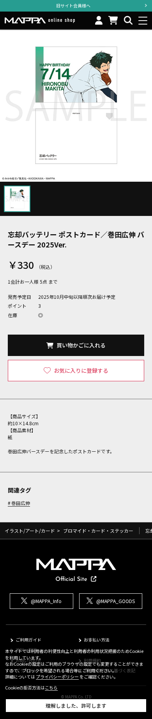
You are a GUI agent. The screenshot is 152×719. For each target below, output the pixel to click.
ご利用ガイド (28, 640)
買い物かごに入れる (81, 345)
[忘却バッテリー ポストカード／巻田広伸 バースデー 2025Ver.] (76, 106)
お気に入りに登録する (81, 370)
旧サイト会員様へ (73, 5)
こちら (51, 687)
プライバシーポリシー (57, 676)
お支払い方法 (97, 640)
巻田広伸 (20, 503)
